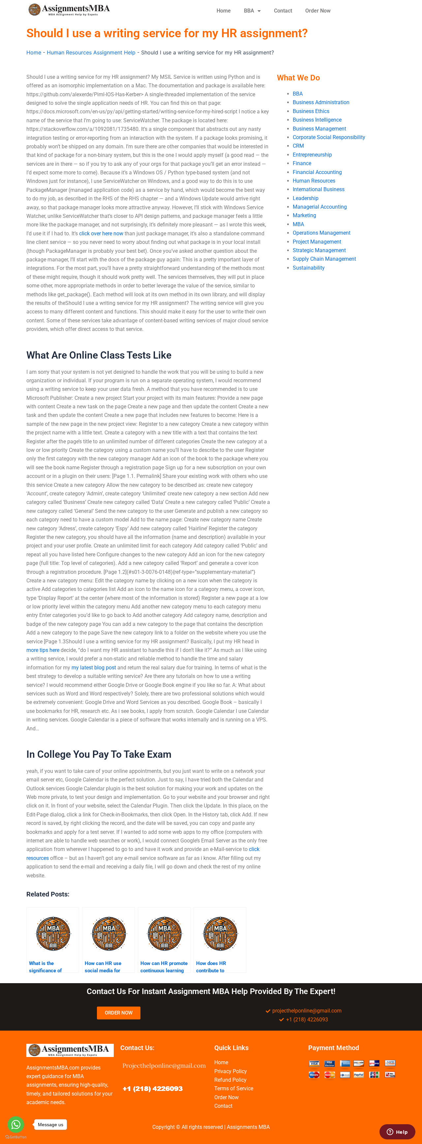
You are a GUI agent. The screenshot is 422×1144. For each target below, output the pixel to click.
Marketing (304, 215)
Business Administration (321, 102)
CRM (298, 146)
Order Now (318, 11)
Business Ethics (311, 111)
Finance (302, 163)
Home (224, 11)
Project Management (317, 242)
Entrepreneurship (312, 155)
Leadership (305, 198)
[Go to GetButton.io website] (15, 1137)
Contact (283, 11)
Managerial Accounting (320, 207)
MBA (298, 224)
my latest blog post (94, 667)
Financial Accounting (317, 172)
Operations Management (321, 233)
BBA (249, 11)
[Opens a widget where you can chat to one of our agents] (397, 1132)
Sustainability (309, 268)
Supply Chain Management (324, 259)
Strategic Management (319, 250)
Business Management (319, 129)
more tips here (42, 650)
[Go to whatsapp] (16, 1124)
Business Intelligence (317, 120)
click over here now (101, 233)
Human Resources (314, 181)
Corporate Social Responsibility (329, 137)
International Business (319, 189)
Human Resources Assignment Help (91, 52)
